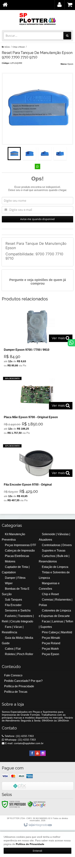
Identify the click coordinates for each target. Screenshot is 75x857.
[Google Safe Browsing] (36, 804)
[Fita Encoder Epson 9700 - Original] (36, 474)
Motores (10, 561)
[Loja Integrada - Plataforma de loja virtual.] (37, 825)
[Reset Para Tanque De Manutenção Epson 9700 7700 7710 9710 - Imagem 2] (29, 153)
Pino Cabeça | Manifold (57, 632)
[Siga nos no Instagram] (43, 753)
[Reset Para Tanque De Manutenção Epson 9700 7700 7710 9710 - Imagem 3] (44, 153)
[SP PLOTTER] (37, 19)
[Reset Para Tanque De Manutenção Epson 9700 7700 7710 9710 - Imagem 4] (60, 153)
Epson (70, 64)
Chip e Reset (19, 47)
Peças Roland (51, 643)
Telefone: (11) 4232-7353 (19, 736)
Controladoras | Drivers (57, 545)
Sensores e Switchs (18, 610)
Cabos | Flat (13, 648)
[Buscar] (67, 35)
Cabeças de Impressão (20, 550)
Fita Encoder (13, 605)
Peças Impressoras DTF (20, 545)
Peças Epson (50, 654)
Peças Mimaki (51, 637)
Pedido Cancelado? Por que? (23, 680)
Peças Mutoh (50, 648)
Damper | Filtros (15, 577)
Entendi (37, 850)
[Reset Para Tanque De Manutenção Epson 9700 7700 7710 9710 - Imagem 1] (14, 153)
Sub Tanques (13, 599)
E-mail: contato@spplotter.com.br (24, 743)
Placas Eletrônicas (17, 556)
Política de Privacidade (19, 686)
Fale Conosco (13, 675)
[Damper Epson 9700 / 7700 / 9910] (36, 339)
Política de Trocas (15, 691)
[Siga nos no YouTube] (37, 753)
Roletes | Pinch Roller (19, 654)
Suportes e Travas (53, 550)
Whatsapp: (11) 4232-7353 (20, 739)
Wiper (9, 583)
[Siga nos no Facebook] (32, 753)
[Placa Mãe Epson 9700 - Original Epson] (36, 406)
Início (7, 47)
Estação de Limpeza (55, 566)
